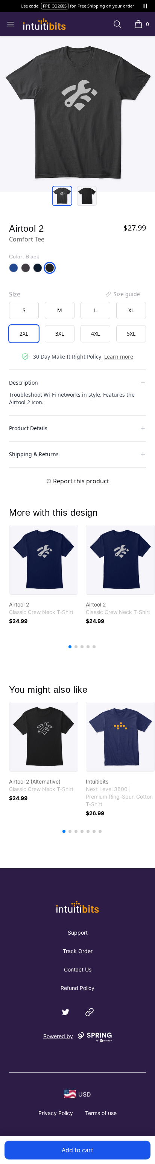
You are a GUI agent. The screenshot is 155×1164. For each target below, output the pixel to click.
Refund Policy (77, 988)
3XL (59, 333)
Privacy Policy (55, 1113)
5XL (131, 333)
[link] (43, 559)
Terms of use (101, 1113)
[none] (122, 294)
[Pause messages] (145, 6)
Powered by (58, 1036)
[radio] (24, 310)
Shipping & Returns (34, 454)
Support (78, 932)
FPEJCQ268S (55, 6)
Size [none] (14, 294)
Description (23, 382)
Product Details (28, 428)
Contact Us (77, 969)
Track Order (78, 951)
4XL (95, 333)
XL (131, 310)
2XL (24, 333)
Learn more (118, 356)
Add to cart (77, 1150)
